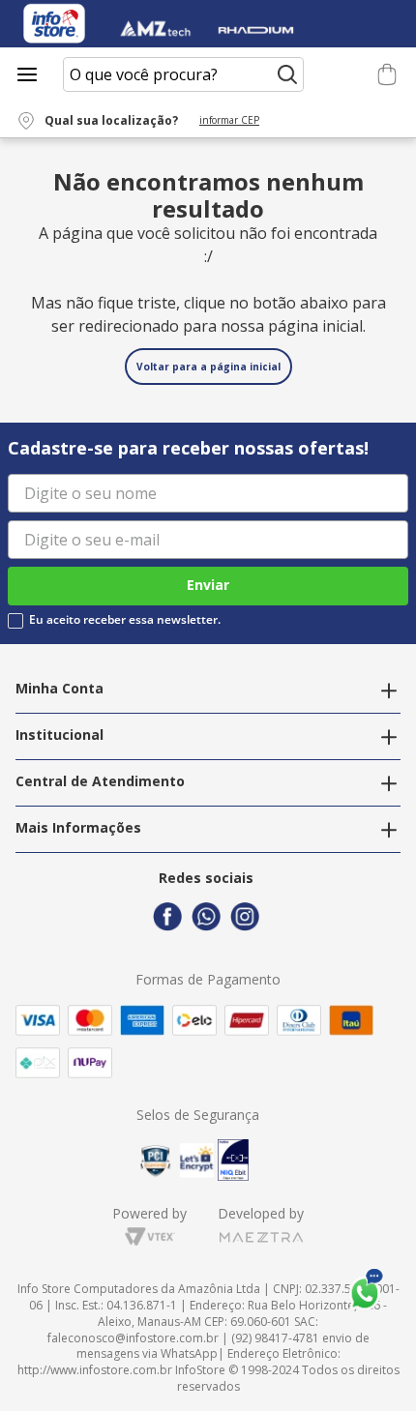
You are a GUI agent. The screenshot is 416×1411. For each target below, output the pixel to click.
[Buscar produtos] (287, 74)
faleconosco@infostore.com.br (133, 1338)
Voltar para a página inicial (208, 366)
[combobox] (183, 74)
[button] (150, 121)
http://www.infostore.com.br (94, 1370)
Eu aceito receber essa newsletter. (125, 620)
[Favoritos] (355, 75)
